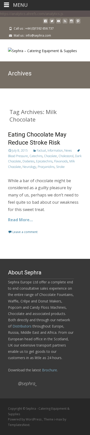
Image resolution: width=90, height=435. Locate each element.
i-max (58, 419)
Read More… (20, 220)
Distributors (22, 326)
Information (55, 150)
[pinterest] (78, 23)
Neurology (29, 167)
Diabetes (28, 161)
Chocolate (50, 156)
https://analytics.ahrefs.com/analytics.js (31, 13)
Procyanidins (46, 167)
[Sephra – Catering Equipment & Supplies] (38, 49)
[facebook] (45, 23)
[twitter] (52, 23)
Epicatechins (44, 161)
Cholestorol (66, 156)
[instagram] (71, 23)
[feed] (65, 23)
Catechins (36, 156)
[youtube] (58, 23)
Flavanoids (61, 161)
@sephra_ (27, 383)
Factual (41, 150)
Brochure (49, 370)
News (68, 150)
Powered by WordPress (25, 419)
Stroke (60, 167)
